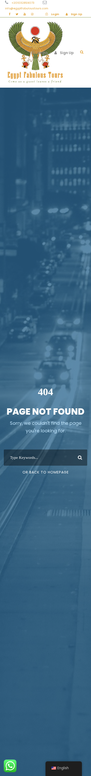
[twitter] (17, 14)
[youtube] (25, 14)
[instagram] (32, 14)
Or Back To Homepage (45, 472)
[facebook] (9, 14)
